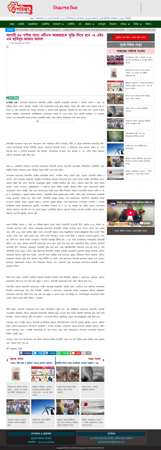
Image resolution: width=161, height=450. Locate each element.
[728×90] (95, 12)
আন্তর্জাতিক (33, 24)
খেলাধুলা (102, 24)
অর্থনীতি (71, 24)
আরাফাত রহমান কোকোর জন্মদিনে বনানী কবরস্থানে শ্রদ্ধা (17, 422)
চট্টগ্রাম (88, 24)
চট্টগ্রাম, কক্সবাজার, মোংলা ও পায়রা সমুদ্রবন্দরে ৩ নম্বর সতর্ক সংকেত (92, 422)
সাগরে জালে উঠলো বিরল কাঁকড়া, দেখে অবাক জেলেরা (137, 30)
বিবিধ (136, 24)
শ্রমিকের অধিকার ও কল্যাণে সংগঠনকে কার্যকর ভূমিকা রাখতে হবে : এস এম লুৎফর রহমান (85, 30)
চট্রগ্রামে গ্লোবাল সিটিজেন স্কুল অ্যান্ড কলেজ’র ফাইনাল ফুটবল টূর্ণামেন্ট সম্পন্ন (67, 422)
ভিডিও (148, 24)
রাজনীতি (45, 24)
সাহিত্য (123, 24)
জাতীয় (21, 24)
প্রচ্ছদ (12, 24)
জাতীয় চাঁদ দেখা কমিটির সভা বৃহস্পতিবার (41, 421)
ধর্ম (80, 24)
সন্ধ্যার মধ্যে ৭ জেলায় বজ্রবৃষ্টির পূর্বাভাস (90, 388)
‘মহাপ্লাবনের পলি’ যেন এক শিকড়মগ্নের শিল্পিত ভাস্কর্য (135, 135)
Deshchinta (73, 448)
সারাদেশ (57, 24)
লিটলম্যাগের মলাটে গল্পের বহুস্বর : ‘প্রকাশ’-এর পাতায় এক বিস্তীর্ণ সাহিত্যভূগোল (17, 390)
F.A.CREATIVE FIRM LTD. (96, 448)
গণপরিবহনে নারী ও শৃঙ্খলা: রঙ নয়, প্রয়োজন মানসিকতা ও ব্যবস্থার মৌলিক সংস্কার (139, 60)
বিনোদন (113, 24)
